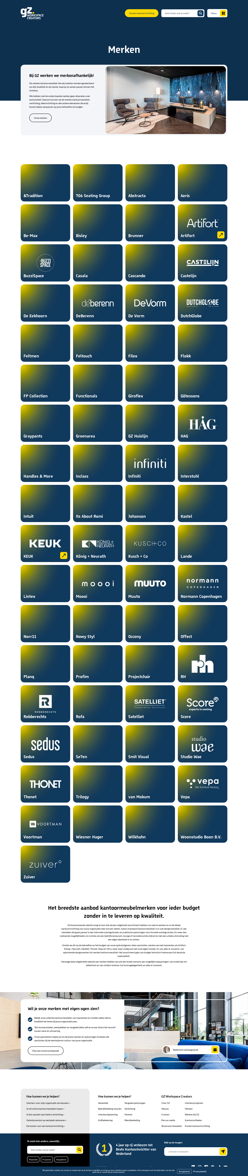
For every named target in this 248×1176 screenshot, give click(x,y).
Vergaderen (61, 1159)
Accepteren (184, 1171)
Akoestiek (33, 1159)
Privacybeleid (199, 1171)
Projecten (46, 1159)
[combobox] (180, 13)
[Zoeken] (200, 13)
